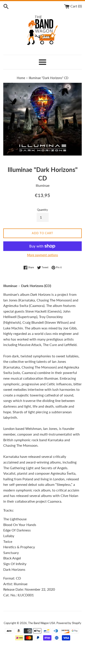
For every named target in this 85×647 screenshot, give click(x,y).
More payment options (42, 255)
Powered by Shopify (68, 623)
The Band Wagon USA (41, 623)
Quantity (42, 209)
